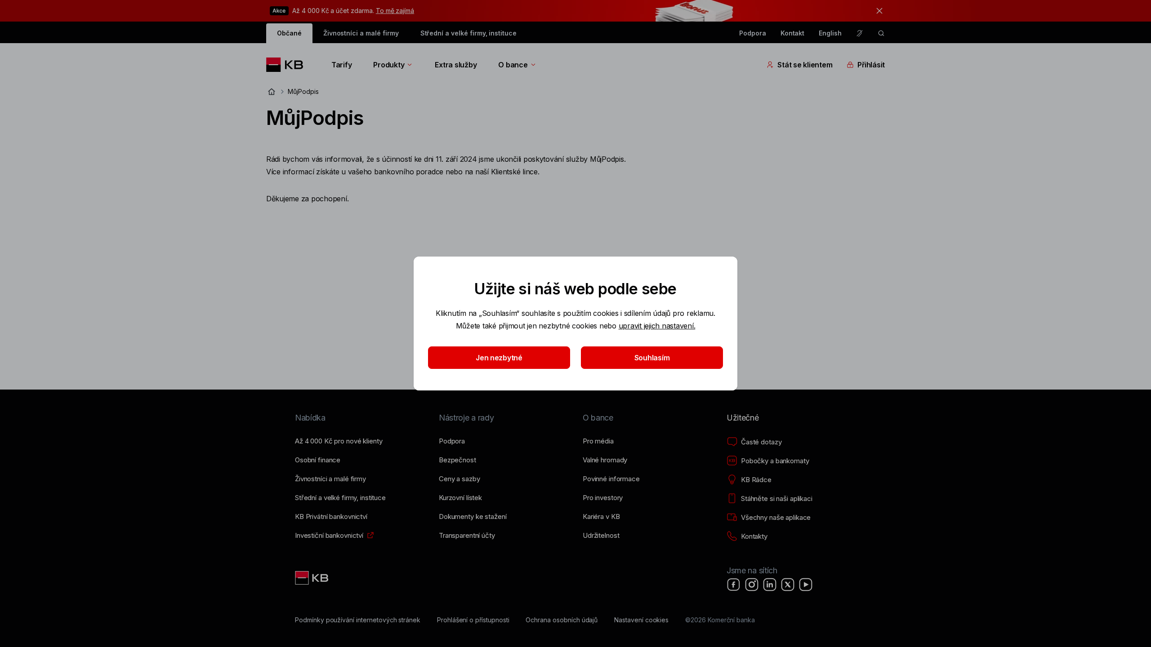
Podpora (752, 33)
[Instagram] (752, 584)
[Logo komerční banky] (288, 65)
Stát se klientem (804, 64)
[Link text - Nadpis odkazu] (312, 578)
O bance (512, 64)
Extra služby (456, 64)
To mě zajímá (395, 10)
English (830, 33)
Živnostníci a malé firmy (361, 33)
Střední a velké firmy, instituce (468, 33)
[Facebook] (734, 584)
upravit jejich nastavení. (657, 325)
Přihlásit (871, 64)
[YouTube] (806, 584)
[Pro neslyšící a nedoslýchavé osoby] (859, 33)
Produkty (388, 64)
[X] (788, 584)
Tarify (341, 64)
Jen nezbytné (499, 357)
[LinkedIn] (770, 584)
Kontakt (793, 33)
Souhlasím (652, 357)
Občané (289, 33)
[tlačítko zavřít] (877, 11)
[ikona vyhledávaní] (881, 33)
